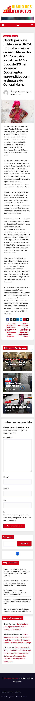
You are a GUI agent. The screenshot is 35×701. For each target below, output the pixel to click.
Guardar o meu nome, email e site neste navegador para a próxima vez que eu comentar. (17, 518)
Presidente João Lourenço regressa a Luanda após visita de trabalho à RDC (17, 602)
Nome (6, 477)
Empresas (18, 692)
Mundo (18, 697)
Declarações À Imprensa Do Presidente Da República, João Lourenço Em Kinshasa (15, 592)
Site (4, 500)
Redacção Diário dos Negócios (21, 92)
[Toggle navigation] (18, 24)
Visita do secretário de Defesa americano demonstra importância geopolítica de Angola (23, 330)
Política (14, 36)
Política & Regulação (7, 697)
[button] (32, 25)
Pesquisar (7, 537)
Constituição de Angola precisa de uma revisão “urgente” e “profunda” (16, 627)
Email (6, 489)
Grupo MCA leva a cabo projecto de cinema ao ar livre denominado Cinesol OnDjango (11, 330)
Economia (16, 359)
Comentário (8, 437)
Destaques (7, 36)
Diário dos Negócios (11, 678)
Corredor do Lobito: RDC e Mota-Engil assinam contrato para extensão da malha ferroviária (16, 583)
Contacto (24, 697)
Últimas (3, 692)
